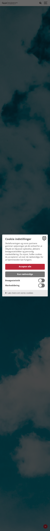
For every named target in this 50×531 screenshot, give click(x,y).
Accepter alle (25, 266)
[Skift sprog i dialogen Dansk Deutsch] (44, 238)
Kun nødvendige (25, 274)
